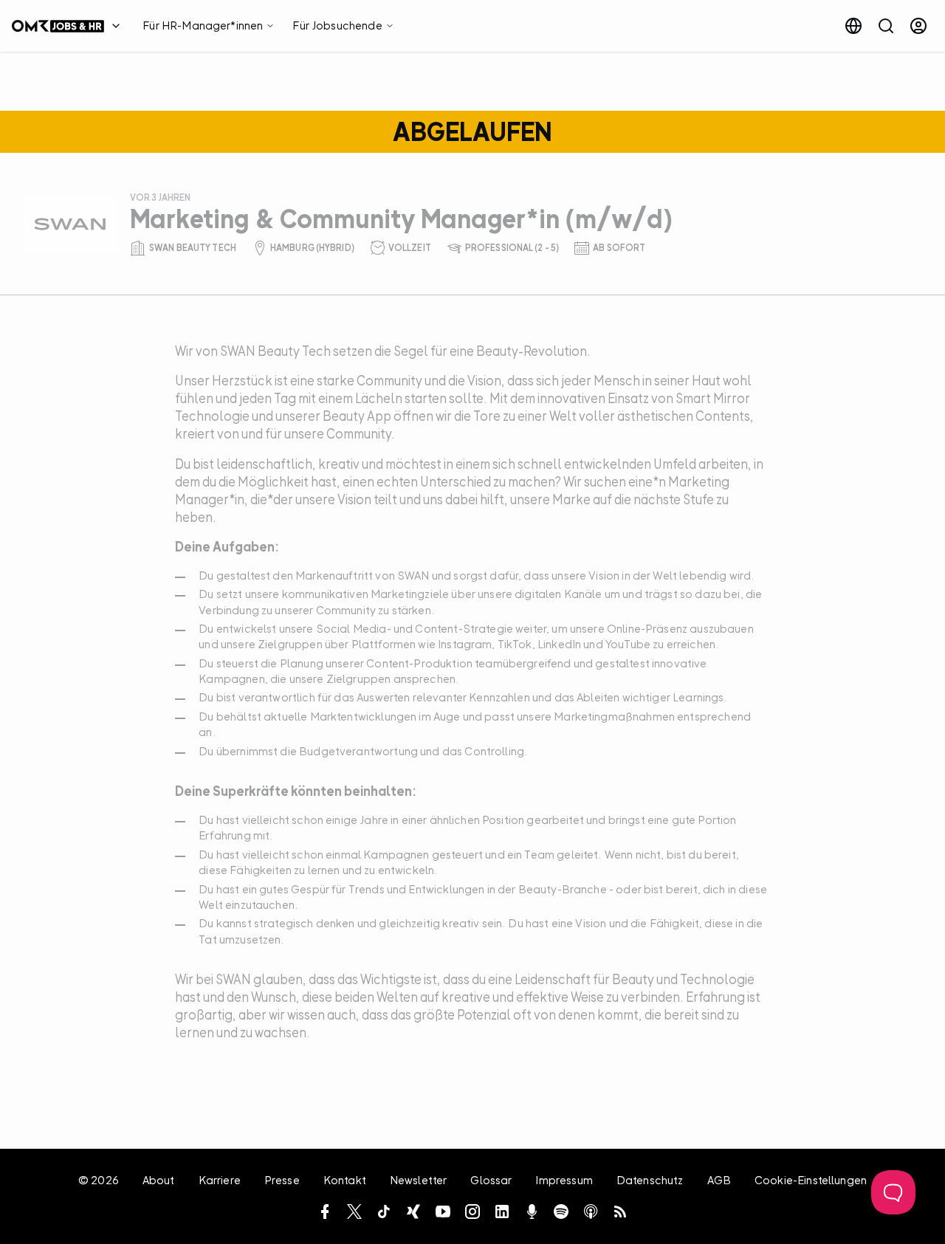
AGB (719, 1180)
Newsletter (418, 1180)
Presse (282, 1180)
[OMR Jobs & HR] (70, 26)
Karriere (220, 1180)
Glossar (491, 1180)
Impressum (563, 1180)
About (158, 1180)
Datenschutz (650, 1180)
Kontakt (344, 1180)
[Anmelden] (918, 26)
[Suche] (886, 26)
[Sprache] (853, 26)
